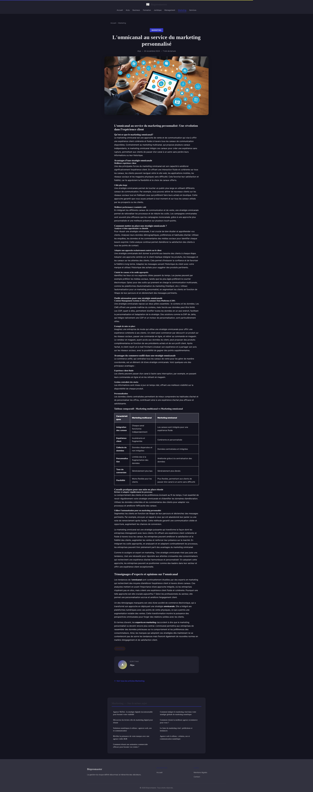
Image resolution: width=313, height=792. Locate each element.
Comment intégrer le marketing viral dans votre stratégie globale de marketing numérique (178, 713)
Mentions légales (200, 772)
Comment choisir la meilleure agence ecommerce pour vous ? (179, 721)
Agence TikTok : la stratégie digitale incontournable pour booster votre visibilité (133, 713)
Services (192, 10)
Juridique (158, 10)
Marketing (182, 10)
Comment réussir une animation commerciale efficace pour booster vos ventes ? (130, 745)
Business (136, 10)
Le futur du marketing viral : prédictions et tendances (176, 729)
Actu (128, 10)
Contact (197, 777)
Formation (147, 10)
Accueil (120, 10)
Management (169, 10)
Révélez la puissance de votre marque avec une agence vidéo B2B (131, 737)
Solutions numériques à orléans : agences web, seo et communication (132, 729)
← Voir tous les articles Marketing (129, 681)
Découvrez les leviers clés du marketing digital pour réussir (133, 721)
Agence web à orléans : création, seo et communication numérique (175, 737)
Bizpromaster (156, 4)
